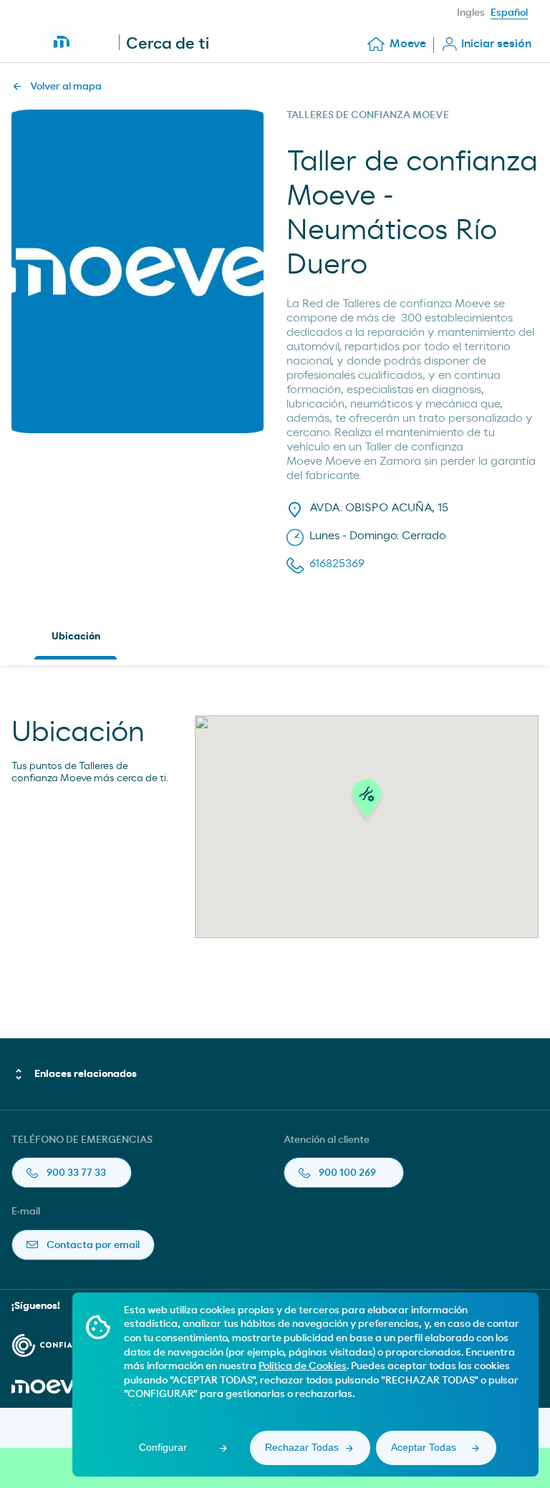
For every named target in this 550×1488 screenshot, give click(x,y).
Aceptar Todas (423, 1447)
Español (509, 13)
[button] (366, 802)
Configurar (163, 1447)
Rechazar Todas (302, 1447)
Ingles (471, 13)
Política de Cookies (303, 1366)
